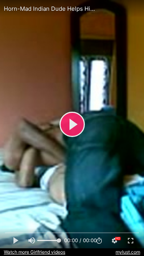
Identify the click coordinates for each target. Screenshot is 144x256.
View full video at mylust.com (55, 9)
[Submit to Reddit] (112, 9)
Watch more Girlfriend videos (34, 252)
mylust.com (128, 252)
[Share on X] (129, 9)
